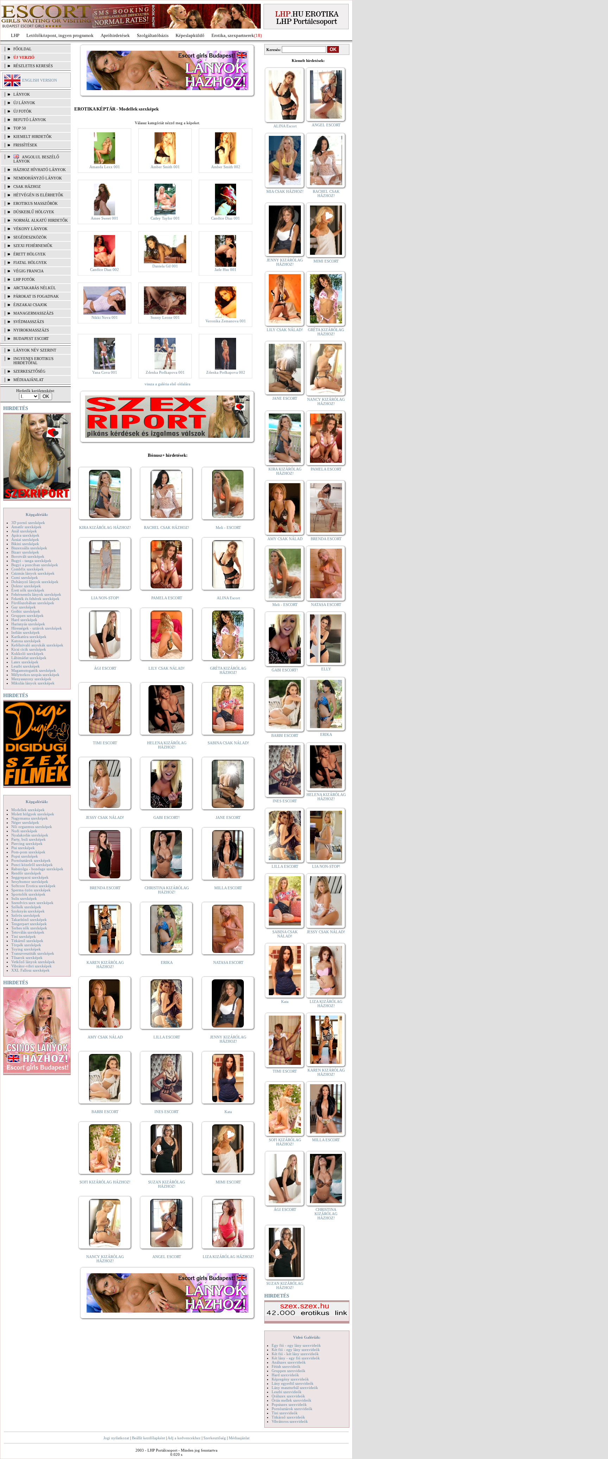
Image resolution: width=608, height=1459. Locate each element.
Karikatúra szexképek (28, 636)
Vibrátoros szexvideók (290, 1421)
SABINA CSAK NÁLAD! (228, 743)
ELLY (326, 669)
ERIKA (167, 962)
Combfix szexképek (27, 569)
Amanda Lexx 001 (104, 167)
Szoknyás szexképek (28, 911)
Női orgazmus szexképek (31, 827)
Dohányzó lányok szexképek (34, 582)
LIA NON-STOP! (105, 598)
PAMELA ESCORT (166, 598)
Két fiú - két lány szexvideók (295, 1354)
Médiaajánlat (239, 1438)
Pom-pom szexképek (28, 852)
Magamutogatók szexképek (33, 670)
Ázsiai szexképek (25, 539)
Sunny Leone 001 (165, 317)
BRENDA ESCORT (105, 888)
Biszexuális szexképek (29, 548)
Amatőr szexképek (26, 527)
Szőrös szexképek (25, 915)
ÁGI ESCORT (105, 668)
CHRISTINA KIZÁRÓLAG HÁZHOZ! (167, 890)
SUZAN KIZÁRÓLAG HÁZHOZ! (166, 1184)
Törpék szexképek (26, 945)
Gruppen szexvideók (288, 1371)
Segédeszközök (30, 237)
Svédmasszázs (28, 322)
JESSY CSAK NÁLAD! (105, 817)
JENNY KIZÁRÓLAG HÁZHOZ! (228, 1039)
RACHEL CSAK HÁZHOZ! (166, 527)
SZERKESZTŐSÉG (29, 371)
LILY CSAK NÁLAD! (166, 668)
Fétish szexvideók (286, 1366)
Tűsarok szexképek (27, 957)
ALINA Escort (228, 598)
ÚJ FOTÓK (22, 111)
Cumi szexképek (24, 577)
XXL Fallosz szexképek (30, 970)
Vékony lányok (30, 229)
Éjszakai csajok (30, 305)
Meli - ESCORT (228, 527)
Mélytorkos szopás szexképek (35, 674)
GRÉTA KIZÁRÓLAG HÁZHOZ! (228, 670)
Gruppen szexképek (27, 615)
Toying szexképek (26, 949)
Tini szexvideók (285, 1413)
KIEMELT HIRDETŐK (32, 136)
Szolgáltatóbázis (153, 35)
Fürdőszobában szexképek (32, 603)
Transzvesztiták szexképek (32, 953)
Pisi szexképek (23, 848)
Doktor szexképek (26, 586)
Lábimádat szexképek (28, 658)
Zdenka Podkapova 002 (225, 372)
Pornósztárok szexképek (31, 860)
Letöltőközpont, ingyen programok (60, 35)
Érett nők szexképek (27, 590)
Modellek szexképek (28, 810)
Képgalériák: (37, 514)
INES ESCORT (166, 1112)
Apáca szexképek (25, 535)
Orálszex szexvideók (288, 1396)
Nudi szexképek (24, 831)
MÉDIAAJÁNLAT (28, 380)
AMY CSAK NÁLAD (105, 1037)
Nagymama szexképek (29, 818)
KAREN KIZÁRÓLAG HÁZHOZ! (105, 964)
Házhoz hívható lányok (39, 170)
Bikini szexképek (25, 544)
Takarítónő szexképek (29, 919)
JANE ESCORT (228, 817)
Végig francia (28, 271)
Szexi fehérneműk (32, 246)
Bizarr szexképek (25, 552)
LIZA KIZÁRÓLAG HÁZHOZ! (228, 1257)
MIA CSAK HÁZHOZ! (285, 191)
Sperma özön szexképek (31, 890)
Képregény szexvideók (290, 1379)
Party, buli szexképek (28, 839)
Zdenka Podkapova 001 (165, 372)
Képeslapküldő (190, 35)
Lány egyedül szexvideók (293, 1383)
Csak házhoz (27, 186)
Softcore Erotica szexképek (33, 886)
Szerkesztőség (214, 1438)
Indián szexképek (25, 632)
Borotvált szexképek (27, 556)
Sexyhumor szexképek (29, 881)
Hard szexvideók (285, 1375)
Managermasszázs (33, 313)
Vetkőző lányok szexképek (33, 962)
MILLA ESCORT (228, 888)
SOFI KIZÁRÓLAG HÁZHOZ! (105, 1182)
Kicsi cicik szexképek (28, 649)
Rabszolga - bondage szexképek (37, 869)
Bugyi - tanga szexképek (31, 560)
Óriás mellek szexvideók (291, 1400)
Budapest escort (31, 338)
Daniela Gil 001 (165, 266)
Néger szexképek (25, 822)
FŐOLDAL (22, 49)
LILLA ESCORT (166, 1037)
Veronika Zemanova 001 (225, 321)
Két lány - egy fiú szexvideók (296, 1358)
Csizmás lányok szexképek (33, 573)
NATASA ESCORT (228, 962)
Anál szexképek (24, 531)
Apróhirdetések (115, 35)
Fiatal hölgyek (30, 262)
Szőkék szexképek (26, 907)
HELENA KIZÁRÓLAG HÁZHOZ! (166, 745)
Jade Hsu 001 (225, 269)
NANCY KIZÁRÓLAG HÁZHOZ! (105, 1259)
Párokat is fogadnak (36, 296)
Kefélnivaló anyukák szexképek (37, 645)
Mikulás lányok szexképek (33, 683)
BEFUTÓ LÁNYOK (29, 120)
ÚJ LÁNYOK (24, 103)
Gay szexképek (23, 607)
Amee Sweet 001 (104, 218)
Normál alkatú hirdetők (40, 220)
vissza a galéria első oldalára (167, 384)
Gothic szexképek (25, 611)
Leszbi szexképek (25, 666)
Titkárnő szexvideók (288, 1417)
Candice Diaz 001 (225, 218)
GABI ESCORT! (166, 817)
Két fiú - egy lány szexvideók (296, 1349)
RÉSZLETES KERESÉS (33, 66)
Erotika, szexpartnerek (232, 35)
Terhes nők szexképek (29, 928)
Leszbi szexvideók (287, 1392)
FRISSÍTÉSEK (25, 145)
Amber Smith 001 (165, 167)
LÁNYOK (21, 94)
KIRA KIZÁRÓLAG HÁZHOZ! (105, 527)
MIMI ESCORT (228, 1182)
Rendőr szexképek (26, 873)
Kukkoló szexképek (27, 653)
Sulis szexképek (24, 898)
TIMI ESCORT (105, 743)
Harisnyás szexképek (28, 624)
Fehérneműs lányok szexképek (36, 594)
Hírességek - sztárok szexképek (36, 628)
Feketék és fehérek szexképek (35, 598)
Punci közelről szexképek (32, 865)
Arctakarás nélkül (34, 288)
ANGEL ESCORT (166, 1257)
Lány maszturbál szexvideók (295, 1387)
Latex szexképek (24, 662)
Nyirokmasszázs (31, 330)
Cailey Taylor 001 (165, 218)
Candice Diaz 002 (104, 269)
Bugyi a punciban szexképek (34, 565)
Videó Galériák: (307, 1337)
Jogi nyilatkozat (116, 1438)
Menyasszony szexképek (31, 679)
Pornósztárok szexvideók (292, 1409)
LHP (15, 35)
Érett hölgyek (29, 254)
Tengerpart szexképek (29, 924)
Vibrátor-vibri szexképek (31, 966)
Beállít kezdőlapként (148, 1438)
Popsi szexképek (24, 856)
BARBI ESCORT (105, 1112)
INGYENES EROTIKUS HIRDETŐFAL (33, 360)
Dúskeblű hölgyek (33, 212)
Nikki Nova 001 (104, 317)
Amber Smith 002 (225, 167)
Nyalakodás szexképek (29, 835)
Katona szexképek (26, 641)
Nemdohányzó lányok (37, 178)
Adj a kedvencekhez (184, 1438)
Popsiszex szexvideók (289, 1404)
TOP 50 (19, 128)
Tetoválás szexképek (27, 932)
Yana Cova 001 (104, 372)
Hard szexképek (24, 620)
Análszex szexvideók (289, 1362)
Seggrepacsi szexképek (30, 877)
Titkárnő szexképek (27, 941)
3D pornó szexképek (28, 522)
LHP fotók (24, 279)
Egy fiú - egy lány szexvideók (296, 1345)
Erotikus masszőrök (35, 203)
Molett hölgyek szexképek (32, 814)
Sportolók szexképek (28, 894)
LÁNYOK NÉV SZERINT (34, 350)
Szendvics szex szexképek (32, 903)
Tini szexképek (23, 936)
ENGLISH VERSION (39, 80)
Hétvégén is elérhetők (38, 195)
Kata (228, 1112)
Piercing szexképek (27, 843)
